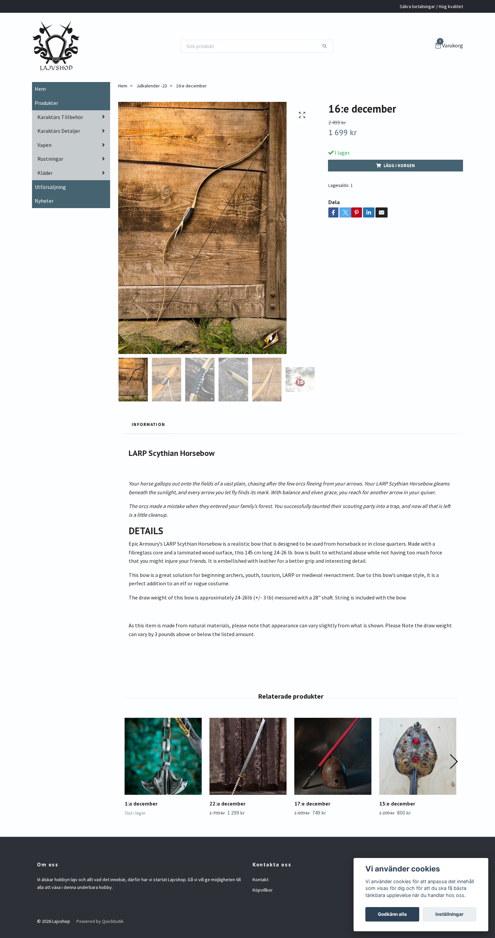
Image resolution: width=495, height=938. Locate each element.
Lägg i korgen (399, 165)
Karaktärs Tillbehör (60, 117)
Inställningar (449, 914)
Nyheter (44, 200)
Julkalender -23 (151, 86)
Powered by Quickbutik (100, 921)
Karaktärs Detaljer (58, 130)
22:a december (227, 803)
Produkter (46, 103)
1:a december (141, 803)
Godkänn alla (392, 914)
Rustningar (50, 158)
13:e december (397, 803)
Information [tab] (148, 424)
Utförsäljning (50, 187)
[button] (453, 761)
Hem (40, 88)
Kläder (45, 172)
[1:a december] (163, 756)
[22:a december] (248, 756)
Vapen (44, 145)
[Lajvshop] (56, 46)
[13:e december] (417, 756)
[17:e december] (332, 756)
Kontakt (260, 879)
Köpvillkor (263, 890)
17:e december (312, 803)
